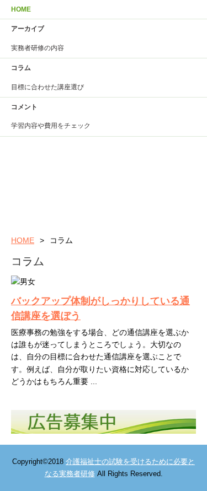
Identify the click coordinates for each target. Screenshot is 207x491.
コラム (21, 68)
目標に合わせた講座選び (47, 87)
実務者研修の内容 (37, 48)
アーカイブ (27, 29)
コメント (24, 107)
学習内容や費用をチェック (51, 126)
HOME (21, 9)
